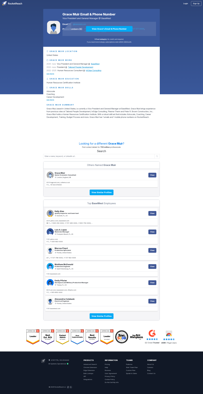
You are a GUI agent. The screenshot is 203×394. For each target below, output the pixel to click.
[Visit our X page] (71, 387)
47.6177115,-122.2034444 (59, 360)
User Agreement (111, 373)
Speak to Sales (131, 373)
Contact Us (151, 373)
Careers (150, 367)
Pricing (107, 364)
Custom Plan (130, 370)
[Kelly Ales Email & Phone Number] (50, 213)
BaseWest (106, 18)
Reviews (108, 370)
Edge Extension (89, 370)
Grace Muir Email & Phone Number (88, 14)
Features (129, 364)
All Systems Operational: (57, 364)
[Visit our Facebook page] (68, 387)
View (152, 175)
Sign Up (196, 3)
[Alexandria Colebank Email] (50, 301)
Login (185, 3)
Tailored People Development (80, 67)
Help (106, 367)
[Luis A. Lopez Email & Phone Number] (50, 231)
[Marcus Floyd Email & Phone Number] (50, 250)
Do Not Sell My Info (112, 382)
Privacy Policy (110, 376)
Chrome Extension (90, 367)
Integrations (88, 379)
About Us (150, 364)
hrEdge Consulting (93, 70)
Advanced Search (90, 364)
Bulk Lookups (88, 373)
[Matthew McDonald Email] (50, 266)
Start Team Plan (132, 367)
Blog (148, 370)
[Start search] (157, 156)
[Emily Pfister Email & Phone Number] (50, 282)
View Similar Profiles (102, 192)
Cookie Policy (110, 379)
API (85, 376)
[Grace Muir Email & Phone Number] (53, 27)
